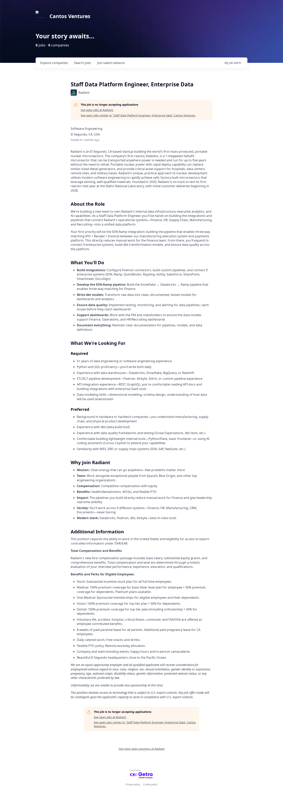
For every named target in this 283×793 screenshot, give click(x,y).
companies (54, 63)
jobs (82, 63)
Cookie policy (150, 784)
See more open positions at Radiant (142, 749)
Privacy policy (133, 784)
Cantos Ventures (69, 16)
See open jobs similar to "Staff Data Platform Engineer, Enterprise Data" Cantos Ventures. (138, 115)
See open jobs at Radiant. (97, 110)
